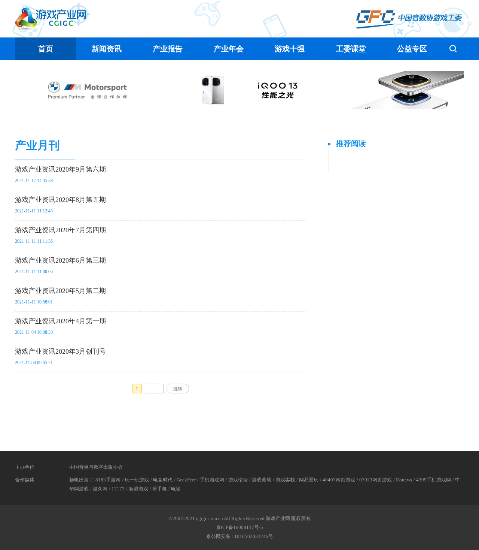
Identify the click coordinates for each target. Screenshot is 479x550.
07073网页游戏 (375, 480)
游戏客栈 (285, 480)
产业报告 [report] (168, 49)
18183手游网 (106, 480)
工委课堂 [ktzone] (351, 49)
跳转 (177, 389)
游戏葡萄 (261, 480)
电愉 (176, 489)
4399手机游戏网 (433, 480)
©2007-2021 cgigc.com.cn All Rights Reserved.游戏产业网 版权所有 (240, 518)
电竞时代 (163, 480)
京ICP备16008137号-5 (239, 527)
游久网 (100, 489)
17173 (118, 489)
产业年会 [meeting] (229, 49)
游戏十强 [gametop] (290, 49)
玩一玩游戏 (137, 480)
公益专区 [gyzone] (412, 49)
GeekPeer (186, 480)
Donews (404, 480)
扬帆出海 (79, 480)
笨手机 (159, 489)
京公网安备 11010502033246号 (239, 536)
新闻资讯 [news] (107, 49)
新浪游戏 (138, 489)
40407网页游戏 (339, 480)
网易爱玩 (308, 480)
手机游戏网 (212, 480)
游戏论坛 (238, 480)
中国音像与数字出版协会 (96, 467)
